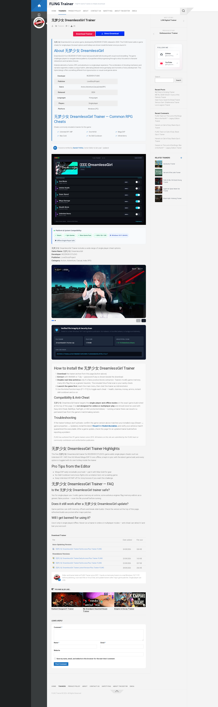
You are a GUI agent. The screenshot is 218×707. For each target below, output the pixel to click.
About (85, 11)
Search (157, 77)
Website (57, 650)
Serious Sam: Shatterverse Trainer (167, 102)
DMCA (134, 11)
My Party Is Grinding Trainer (165, 92)
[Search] (183, 11)
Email (103, 643)
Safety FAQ (107, 11)
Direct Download (111, 34)
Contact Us (96, 11)
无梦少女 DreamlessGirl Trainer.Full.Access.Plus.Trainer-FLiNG (79, 549)
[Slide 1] (53, 320)
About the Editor (122, 11)
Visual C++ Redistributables (104, 426)
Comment (58, 627)
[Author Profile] (39, 22)
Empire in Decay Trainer (124, 609)
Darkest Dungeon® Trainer (63, 609)
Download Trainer (84, 34)
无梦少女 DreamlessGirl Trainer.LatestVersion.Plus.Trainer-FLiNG (80, 568)
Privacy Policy (74, 11)
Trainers (62, 11)
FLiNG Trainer (61, 4)
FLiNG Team (159, 116)
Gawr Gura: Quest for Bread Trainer (167, 100)
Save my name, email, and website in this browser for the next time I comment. (86, 659)
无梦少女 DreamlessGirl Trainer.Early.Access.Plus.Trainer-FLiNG (79, 558)
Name (56, 643)
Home (54, 11)
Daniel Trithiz (78, 148)
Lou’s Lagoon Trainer (162, 105)
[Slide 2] (55, 320)
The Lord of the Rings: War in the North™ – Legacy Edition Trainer (168, 118)
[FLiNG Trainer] (39, 5)
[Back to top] (117, 691)
